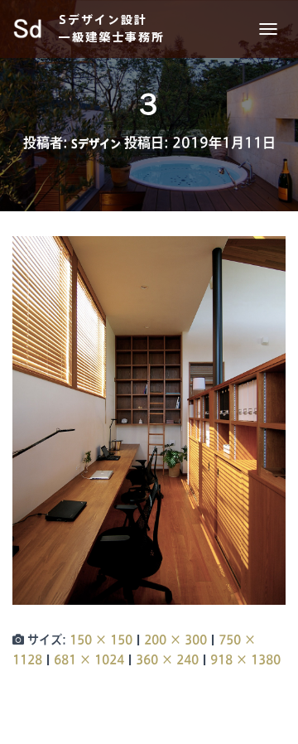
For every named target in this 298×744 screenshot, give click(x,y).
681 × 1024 (89, 659)
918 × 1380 (245, 659)
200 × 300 (175, 639)
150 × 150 (101, 639)
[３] (149, 420)
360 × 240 (167, 659)
